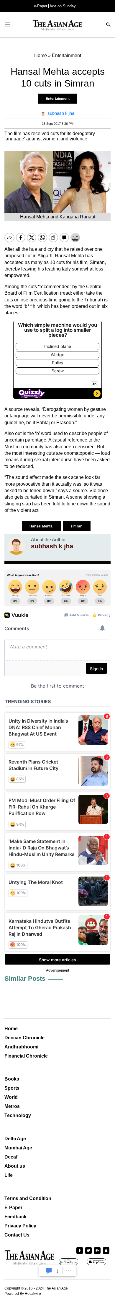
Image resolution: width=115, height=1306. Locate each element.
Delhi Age (15, 1138)
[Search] (108, 25)
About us (14, 1166)
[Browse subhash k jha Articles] (16, 546)
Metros (12, 1106)
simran (76, 526)
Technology (17, 1115)
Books (11, 1078)
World (11, 1097)
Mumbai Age (18, 1147)
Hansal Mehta (41, 526)
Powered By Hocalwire (22, 1294)
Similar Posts (24, 978)
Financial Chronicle (26, 1055)
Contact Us (16, 1234)
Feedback (15, 1216)
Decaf (10, 1156)
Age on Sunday (63, 6)
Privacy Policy (20, 1225)
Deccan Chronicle (24, 1037)
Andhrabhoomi (21, 1046)
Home (11, 1028)
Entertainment (58, 99)
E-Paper (13, 1207)
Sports (11, 1088)
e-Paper (40, 6)
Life (8, 1175)
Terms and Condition (27, 1198)
